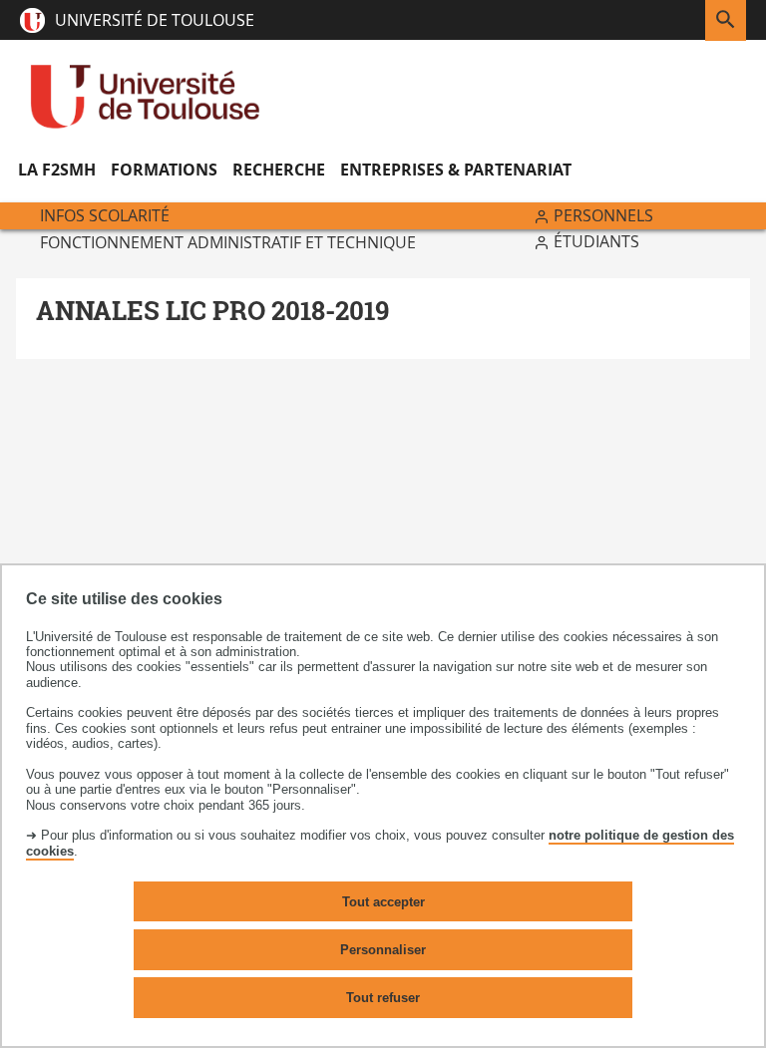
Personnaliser (383, 949)
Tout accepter (383, 901)
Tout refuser (383, 997)
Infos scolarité (105, 215)
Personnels (603, 215)
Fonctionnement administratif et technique (228, 242)
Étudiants (596, 241)
